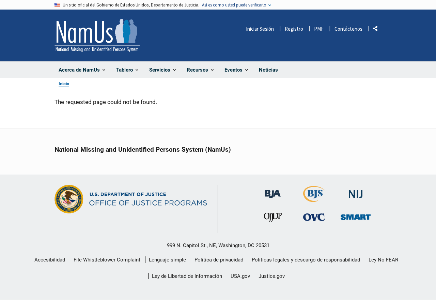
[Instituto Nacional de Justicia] (355, 191)
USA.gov (240, 276)
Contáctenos (348, 29)
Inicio (64, 83)
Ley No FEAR (383, 260)
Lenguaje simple (167, 260)
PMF (319, 29)
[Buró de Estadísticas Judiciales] (314, 199)
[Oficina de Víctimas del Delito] (314, 217)
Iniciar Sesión (260, 29)
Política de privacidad (218, 260)
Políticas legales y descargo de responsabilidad (306, 260)
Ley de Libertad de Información (187, 276)
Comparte (378, 30)
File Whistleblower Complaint (107, 260)
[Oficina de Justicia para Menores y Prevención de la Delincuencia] (273, 218)
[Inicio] (97, 35)
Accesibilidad (49, 260)
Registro (294, 29)
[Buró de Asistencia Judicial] (273, 191)
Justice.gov (272, 276)
